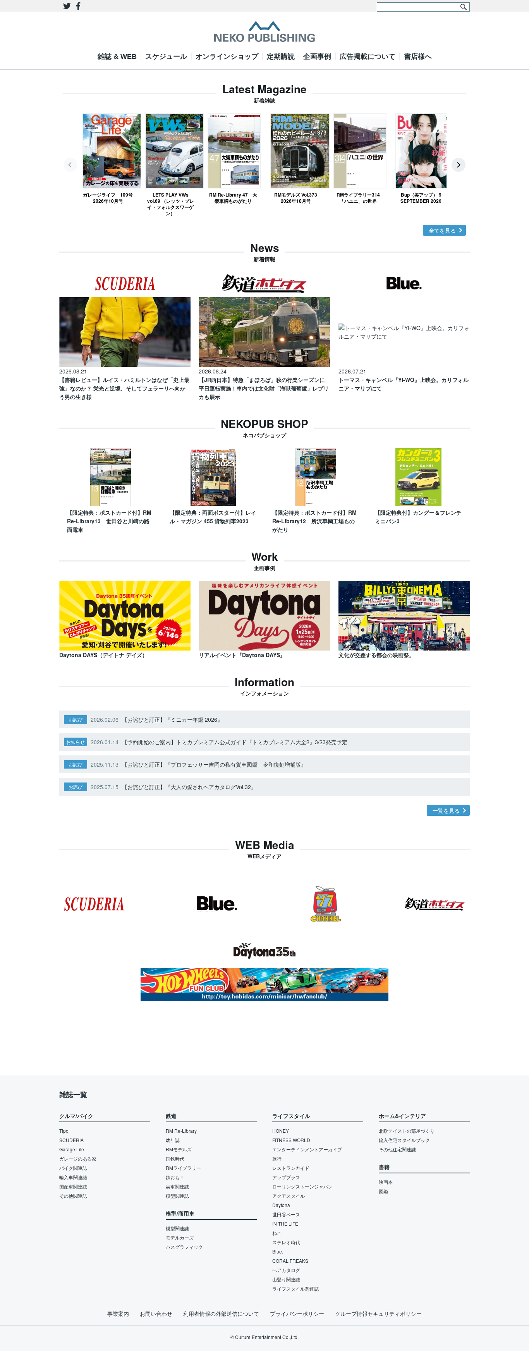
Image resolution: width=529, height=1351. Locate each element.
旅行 (277, 1158)
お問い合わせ (156, 1313)
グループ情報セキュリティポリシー (378, 1313)
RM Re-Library (181, 1130)
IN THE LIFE (285, 1223)
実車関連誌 (177, 1186)
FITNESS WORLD (291, 1140)
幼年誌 (173, 1140)
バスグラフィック (184, 1246)
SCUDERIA (71, 1140)
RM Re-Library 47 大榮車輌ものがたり (233, 197)
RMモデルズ (179, 1149)
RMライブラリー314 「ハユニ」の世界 (360, 197)
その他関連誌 (73, 1195)
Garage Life (71, 1149)
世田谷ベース (286, 1214)
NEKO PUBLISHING (264, 31)
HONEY (280, 1130)
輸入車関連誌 (73, 1177)
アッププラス (286, 1177)
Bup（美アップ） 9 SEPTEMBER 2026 (420, 197)
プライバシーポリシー (297, 1313)
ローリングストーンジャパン (302, 1186)
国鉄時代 (175, 1158)
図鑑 (383, 1191)
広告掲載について (367, 56)
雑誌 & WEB (117, 56)
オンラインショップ (227, 56)
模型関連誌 (177, 1195)
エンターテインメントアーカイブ (307, 1149)
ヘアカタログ (286, 1270)
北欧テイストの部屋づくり (407, 1130)
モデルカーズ (180, 1237)
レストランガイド (290, 1167)
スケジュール (166, 56)
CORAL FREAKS (290, 1260)
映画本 (386, 1181)
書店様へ (418, 56)
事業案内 (118, 1313)
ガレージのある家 (77, 1158)
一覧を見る (446, 810)
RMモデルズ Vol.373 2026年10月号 (295, 197)
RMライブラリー (183, 1167)
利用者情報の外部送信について (221, 1313)
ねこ (277, 1232)
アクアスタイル (288, 1195)
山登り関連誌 (286, 1279)
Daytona (281, 1205)
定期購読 (281, 56)
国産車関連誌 (73, 1186)
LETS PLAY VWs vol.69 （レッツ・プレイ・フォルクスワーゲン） (170, 203)
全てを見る (442, 230)
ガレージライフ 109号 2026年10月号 (108, 197)
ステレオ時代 (286, 1242)
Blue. (277, 1251)
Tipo (64, 1130)
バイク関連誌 (73, 1167)
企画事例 (317, 56)
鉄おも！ (175, 1177)
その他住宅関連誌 (397, 1149)
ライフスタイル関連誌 (295, 1288)
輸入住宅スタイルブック (404, 1140)
